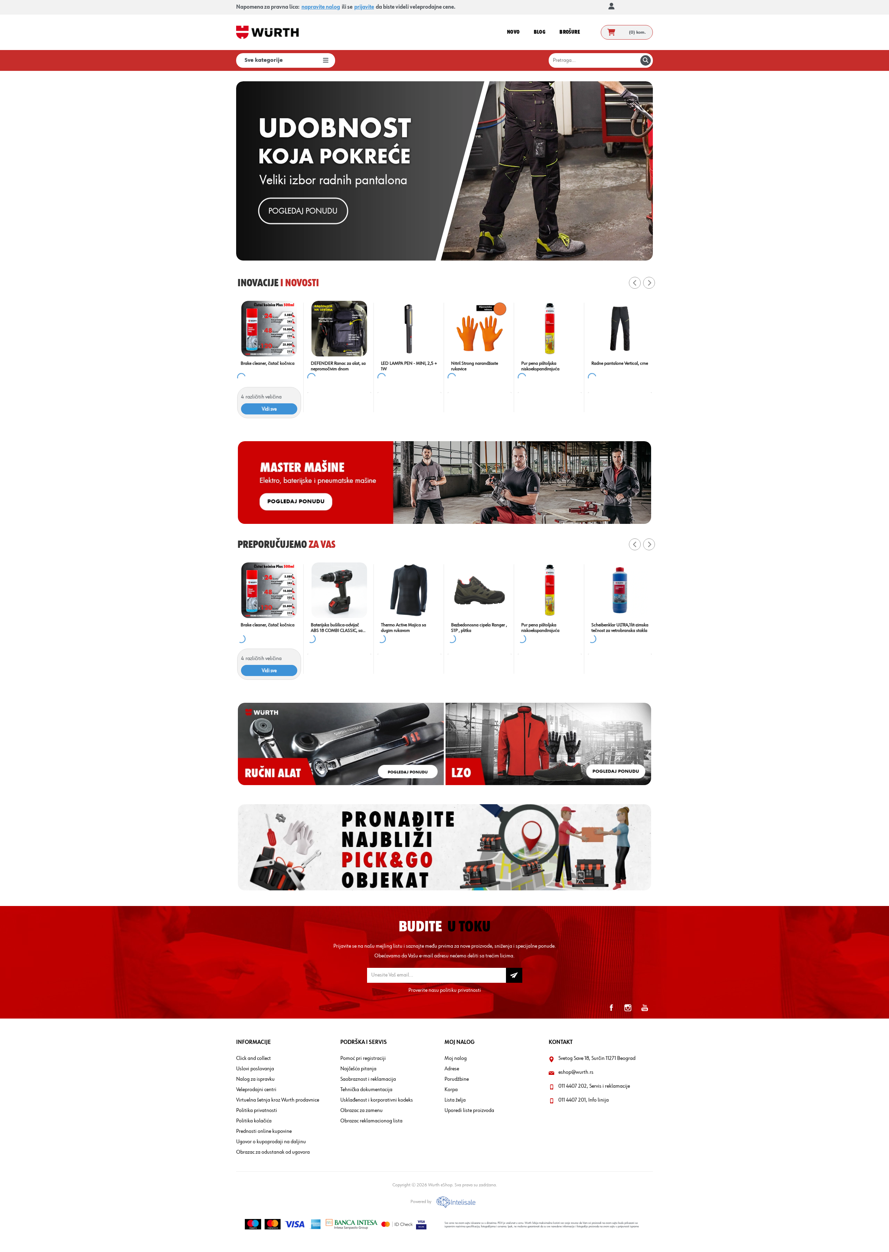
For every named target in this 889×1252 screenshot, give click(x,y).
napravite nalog (320, 7)
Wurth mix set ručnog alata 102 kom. (406, 366)
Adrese (451, 1069)
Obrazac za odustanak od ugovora (273, 1152)
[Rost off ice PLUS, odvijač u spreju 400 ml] (269, 328)
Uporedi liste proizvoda (469, 1110)
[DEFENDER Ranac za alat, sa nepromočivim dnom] (620, 328)
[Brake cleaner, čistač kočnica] (550, 328)
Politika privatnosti (256, 1110)
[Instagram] (627, 1007)
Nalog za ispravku (255, 1079)
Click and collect (253, 1058)
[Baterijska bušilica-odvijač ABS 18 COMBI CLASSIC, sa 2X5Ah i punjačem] (550, 590)
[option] (444, 171)
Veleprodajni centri (256, 1090)
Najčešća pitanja (358, 1069)
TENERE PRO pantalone (333, 625)
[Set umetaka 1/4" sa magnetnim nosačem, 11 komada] (339, 328)
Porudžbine (456, 1079)
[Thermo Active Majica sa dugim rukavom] (620, 590)
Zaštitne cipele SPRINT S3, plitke (475, 366)
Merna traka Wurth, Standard (268, 625)
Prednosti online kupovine (264, 1131)
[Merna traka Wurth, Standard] (269, 590)
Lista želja (455, 1100)
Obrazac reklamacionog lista (371, 1121)
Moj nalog (455, 1058)
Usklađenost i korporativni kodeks (376, 1100)
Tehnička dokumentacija (366, 1090)
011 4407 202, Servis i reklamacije (594, 1086)
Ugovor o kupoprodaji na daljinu (271, 1142)
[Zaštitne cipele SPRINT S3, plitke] (479, 328)
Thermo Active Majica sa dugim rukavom (614, 628)
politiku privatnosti (460, 990)
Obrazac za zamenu (361, 1110)
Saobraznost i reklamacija (368, 1079)
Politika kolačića (254, 1121)
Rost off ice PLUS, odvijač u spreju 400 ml (265, 366)
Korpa (451, 1090)
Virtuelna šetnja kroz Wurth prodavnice (277, 1100)
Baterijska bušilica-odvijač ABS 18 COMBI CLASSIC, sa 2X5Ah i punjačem (547, 628)
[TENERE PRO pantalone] (339, 590)
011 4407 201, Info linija (583, 1100)
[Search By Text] (645, 60)
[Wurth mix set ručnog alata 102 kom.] (409, 328)
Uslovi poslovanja (255, 1069)
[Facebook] (611, 1007)
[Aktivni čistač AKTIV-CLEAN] (409, 590)
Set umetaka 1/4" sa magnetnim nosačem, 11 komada (333, 366)
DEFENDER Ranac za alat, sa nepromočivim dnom (618, 366)
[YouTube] (644, 1007)
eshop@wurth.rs (575, 1072)
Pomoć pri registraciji (363, 1058)
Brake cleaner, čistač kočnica (548, 363)
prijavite (364, 7)
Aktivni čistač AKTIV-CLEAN (406, 625)
